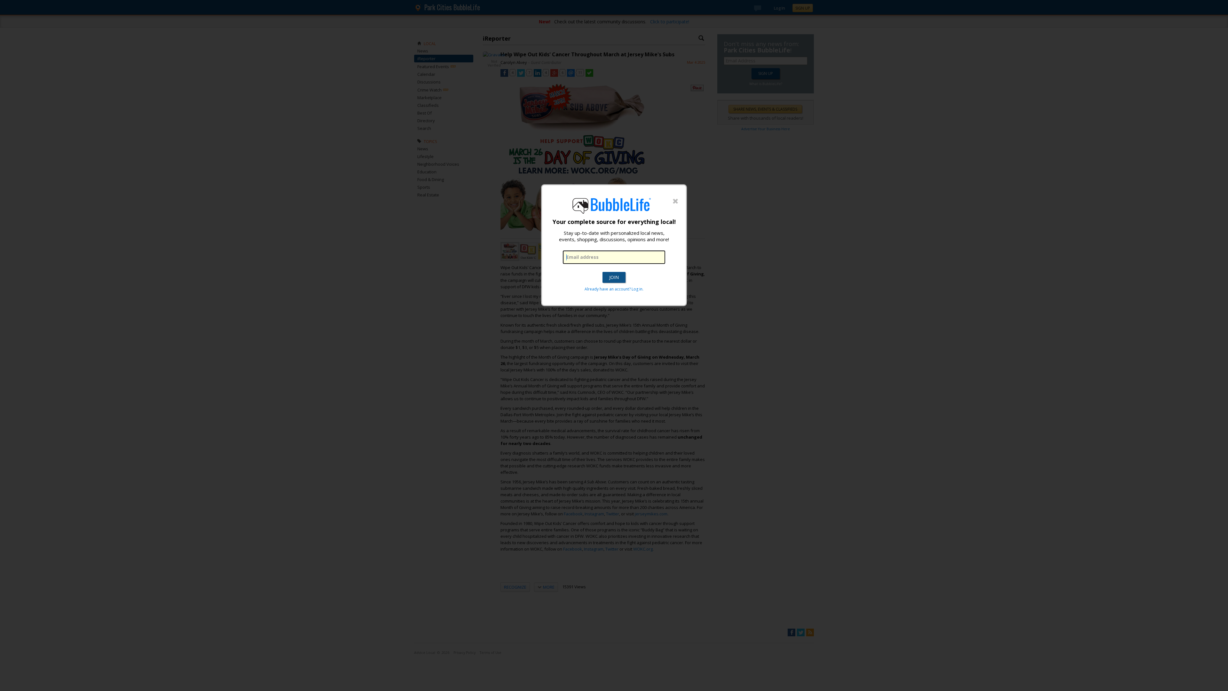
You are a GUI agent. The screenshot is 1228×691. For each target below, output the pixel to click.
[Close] (675, 201)
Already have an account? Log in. (614, 289)
